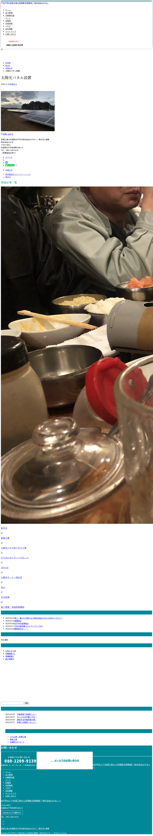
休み (3, 587)
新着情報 (9, 656)
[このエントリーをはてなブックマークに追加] (6, 162)
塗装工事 (13, 739)
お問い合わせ (10, 34)
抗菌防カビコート (17, 742)
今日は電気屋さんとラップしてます (28, 626)
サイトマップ (10, 31)
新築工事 (5, 538)
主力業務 (9, 12)
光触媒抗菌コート (9, 16)
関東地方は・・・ (21, 628)
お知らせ (13, 84)
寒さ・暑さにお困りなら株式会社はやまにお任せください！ (38, 618)
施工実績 (9, 659)
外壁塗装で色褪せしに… (27, 714)
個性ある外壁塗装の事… (27, 719)
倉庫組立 (18, 620)
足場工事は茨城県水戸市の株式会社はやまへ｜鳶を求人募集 (25, 828)
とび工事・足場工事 (18, 736)
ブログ (8, 26)
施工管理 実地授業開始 (12, 607)
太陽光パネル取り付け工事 (13, 548)
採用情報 (9, 23)
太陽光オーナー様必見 (11, 577)
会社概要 (9, 28)
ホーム (8, 10)
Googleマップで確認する (12, 812)
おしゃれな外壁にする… (27, 717)
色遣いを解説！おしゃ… (27, 722)
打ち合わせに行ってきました (15, 558)
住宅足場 (5, 597)
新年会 (4, 528)
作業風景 (10, 653)
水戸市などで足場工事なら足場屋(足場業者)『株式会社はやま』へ (31, 800)
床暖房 (8, 20)
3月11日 (5, 568)
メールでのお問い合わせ (66, 760)
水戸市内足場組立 (21, 623)
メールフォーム (9, 49)
